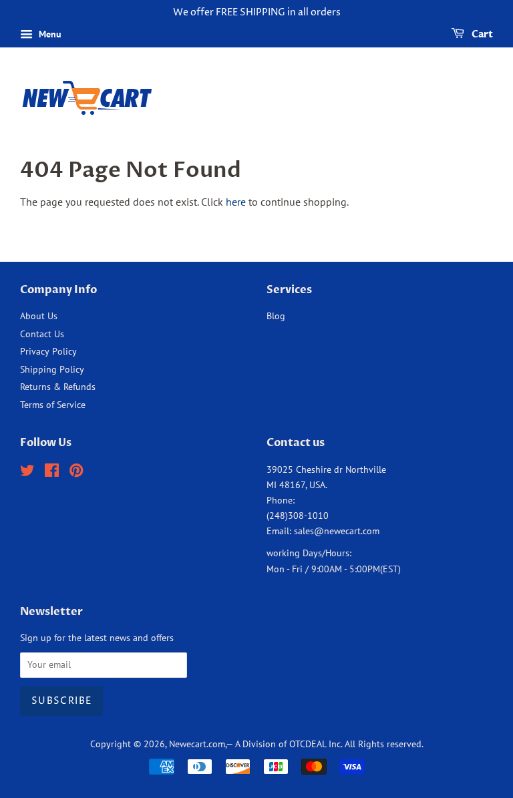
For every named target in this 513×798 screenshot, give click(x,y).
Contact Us (42, 334)
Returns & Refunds (58, 387)
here (236, 201)
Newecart (187, 744)
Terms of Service (53, 405)
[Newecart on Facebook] (51, 473)
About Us (38, 316)
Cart (481, 34)
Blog (276, 316)
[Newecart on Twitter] (27, 473)
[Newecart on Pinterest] (76, 473)
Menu (48, 34)
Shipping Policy (52, 369)
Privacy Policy (48, 351)
